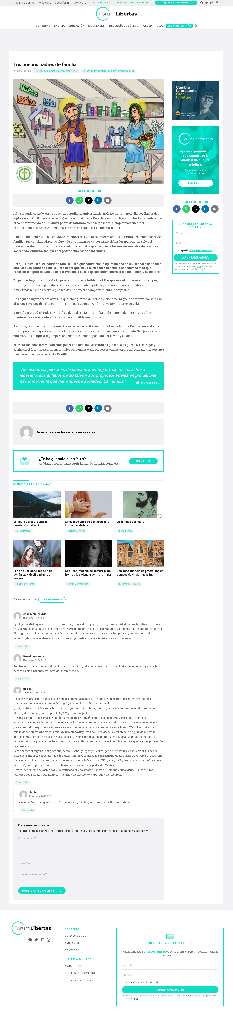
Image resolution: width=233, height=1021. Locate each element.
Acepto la (195, 250)
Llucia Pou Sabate (25, 584)
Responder (22, 646)
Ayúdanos (72, 943)
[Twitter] (206, 2)
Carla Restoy (125, 531)
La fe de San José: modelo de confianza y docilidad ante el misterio (32, 574)
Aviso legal (73, 966)
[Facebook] (201, 2)
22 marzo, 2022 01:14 (34, 692)
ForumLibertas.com (77, 584)
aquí (199, 266)
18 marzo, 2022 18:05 (35, 660)
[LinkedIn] (212, 2)
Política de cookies (79, 980)
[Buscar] (196, 26)
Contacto (72, 950)
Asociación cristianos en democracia (58, 71)
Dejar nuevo (52, 599)
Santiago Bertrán (76, 531)
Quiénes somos (75, 936)
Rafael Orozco (23, 531)
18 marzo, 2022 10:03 (34, 617)
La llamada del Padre (130, 521)
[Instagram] (217, 2)
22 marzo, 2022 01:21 (40, 796)
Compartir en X (149, 383)
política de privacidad (200, 250)
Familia (130, 71)
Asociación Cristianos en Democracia (105, 71)
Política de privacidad (81, 973)
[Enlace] (116, 14)
